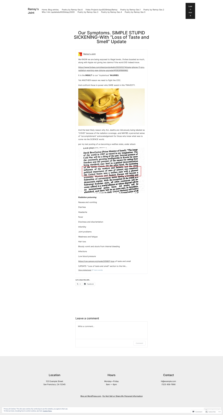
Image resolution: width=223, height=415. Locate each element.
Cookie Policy (47, 411)
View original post (84, 270)
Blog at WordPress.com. (91, 396)
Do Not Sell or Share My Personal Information (122, 396)
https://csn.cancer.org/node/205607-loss (96, 261)
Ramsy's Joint (89, 54)
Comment (139, 343)
